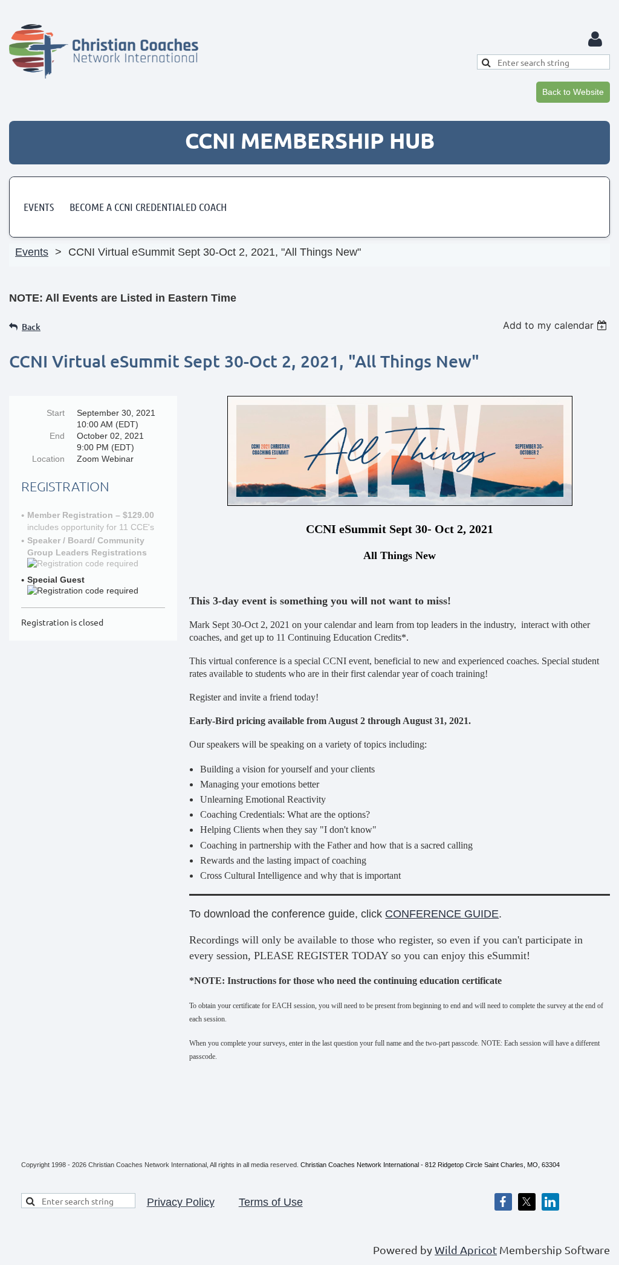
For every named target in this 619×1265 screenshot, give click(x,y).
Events (31, 252)
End (57, 436)
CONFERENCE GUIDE (442, 914)
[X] (527, 1202)
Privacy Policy (181, 1202)
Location (48, 459)
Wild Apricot (466, 1249)
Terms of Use (271, 1202)
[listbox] (556, 325)
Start (56, 413)
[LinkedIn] (550, 1202)
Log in (595, 39)
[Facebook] (503, 1202)
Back (31, 326)
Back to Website (573, 92)
